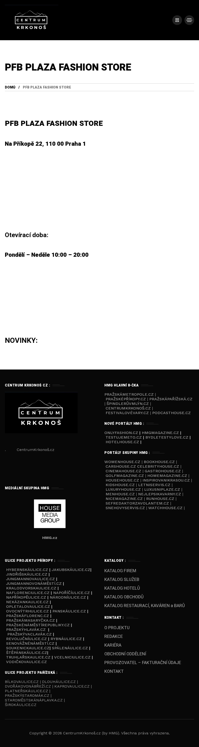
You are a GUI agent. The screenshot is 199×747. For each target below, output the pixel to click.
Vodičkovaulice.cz (26, 661)
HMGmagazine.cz (160, 432)
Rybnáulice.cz (66, 638)
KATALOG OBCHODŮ (124, 597)
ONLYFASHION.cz (121, 432)
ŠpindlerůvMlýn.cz (128, 403)
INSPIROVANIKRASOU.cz (166, 480)
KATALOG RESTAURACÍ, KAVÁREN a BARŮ (144, 605)
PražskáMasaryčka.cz (30, 620)
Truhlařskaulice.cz (28, 657)
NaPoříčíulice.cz (71, 592)
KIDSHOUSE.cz (121, 484)
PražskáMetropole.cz (129, 394)
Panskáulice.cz (69, 611)
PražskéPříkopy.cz (126, 399)
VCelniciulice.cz (72, 657)
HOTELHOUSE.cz (122, 442)
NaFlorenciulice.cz (28, 592)
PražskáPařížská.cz (170, 399)
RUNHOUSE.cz (160, 498)
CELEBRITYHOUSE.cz (158, 466)
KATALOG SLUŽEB (121, 579)
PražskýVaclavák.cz (29, 634)
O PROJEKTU (117, 628)
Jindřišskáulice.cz (26, 574)
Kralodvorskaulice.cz (31, 588)
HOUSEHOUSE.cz (123, 480)
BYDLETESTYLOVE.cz (166, 437)
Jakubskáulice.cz (71, 569)
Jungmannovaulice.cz (30, 579)
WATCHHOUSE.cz (166, 508)
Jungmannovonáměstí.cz (34, 583)
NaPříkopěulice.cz (26, 597)
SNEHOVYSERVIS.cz (126, 508)
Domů (10, 87)
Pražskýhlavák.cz (26, 629)
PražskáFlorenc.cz (27, 615)
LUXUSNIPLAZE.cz (162, 489)
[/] (177, 20)
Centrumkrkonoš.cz (128, 408)
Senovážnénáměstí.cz (30, 643)
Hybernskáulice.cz (27, 569)
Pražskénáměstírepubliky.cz (38, 625)
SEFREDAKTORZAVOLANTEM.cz (138, 503)
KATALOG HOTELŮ (122, 588)
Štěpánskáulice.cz (26, 652)
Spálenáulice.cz (70, 648)
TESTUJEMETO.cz (124, 437)
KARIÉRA (112, 645)
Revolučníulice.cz (26, 638)
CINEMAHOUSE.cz (123, 471)
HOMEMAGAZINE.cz (167, 475)
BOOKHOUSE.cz (159, 461)
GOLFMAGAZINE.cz (125, 475)
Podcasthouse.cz (171, 412)
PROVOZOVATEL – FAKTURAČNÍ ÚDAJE (142, 662)
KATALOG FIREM (120, 571)
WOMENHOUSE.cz (122, 461)
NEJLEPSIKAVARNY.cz (160, 494)
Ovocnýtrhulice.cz (27, 611)
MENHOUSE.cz (120, 494)
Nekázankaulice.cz (27, 602)
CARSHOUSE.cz (121, 466)
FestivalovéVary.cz (127, 412)
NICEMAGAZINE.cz (124, 498)
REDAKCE (113, 636)
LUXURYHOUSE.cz (124, 489)
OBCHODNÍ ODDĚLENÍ (125, 654)
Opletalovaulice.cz (28, 606)
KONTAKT (114, 671)
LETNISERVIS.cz (155, 484)
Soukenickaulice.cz (28, 648)
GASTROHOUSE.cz (163, 471)
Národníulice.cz (68, 597)
